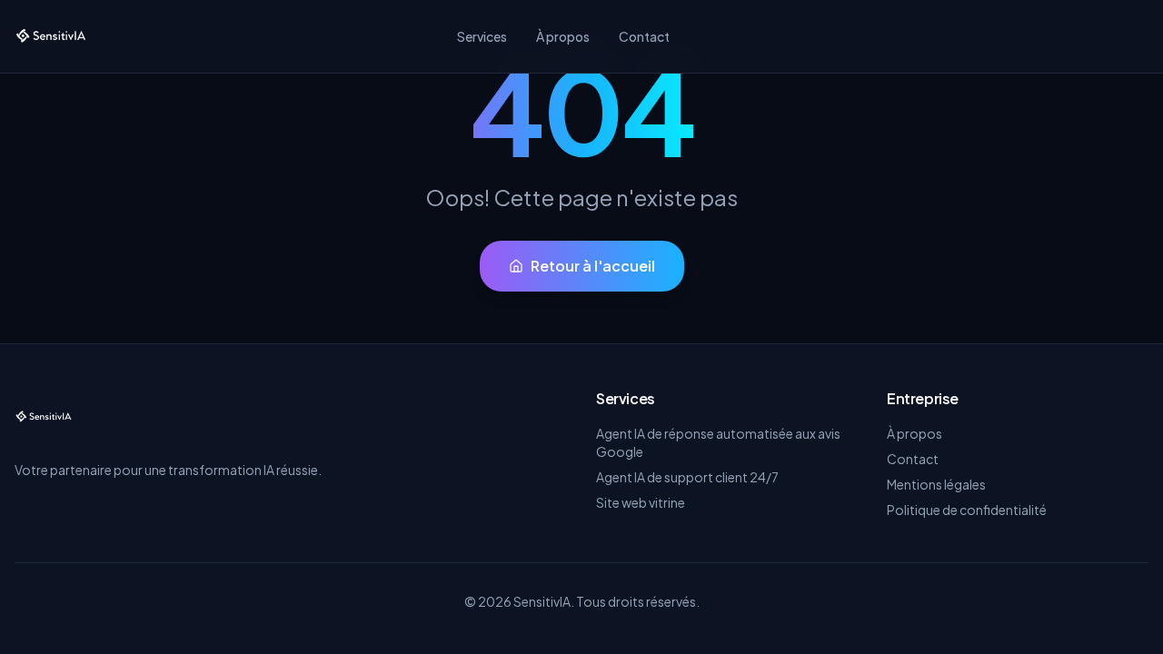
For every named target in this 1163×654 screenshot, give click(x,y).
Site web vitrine (640, 502)
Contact (644, 36)
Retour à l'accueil (593, 265)
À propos (563, 36)
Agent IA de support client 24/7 (687, 477)
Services (482, 36)
